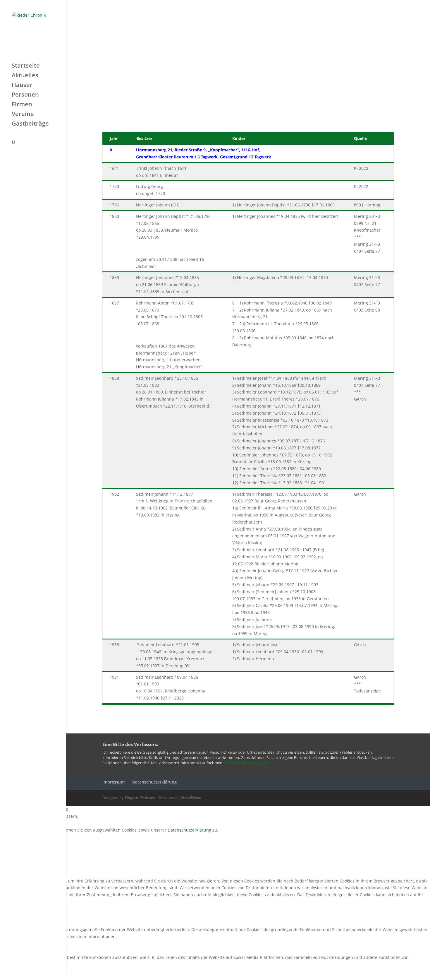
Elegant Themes (140, 797)
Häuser (22, 86)
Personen (25, 95)
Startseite (26, 66)
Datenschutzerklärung (154, 782)
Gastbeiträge (30, 124)
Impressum (113, 782)
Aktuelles (25, 76)
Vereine (23, 115)
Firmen (22, 105)
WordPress (190, 797)
